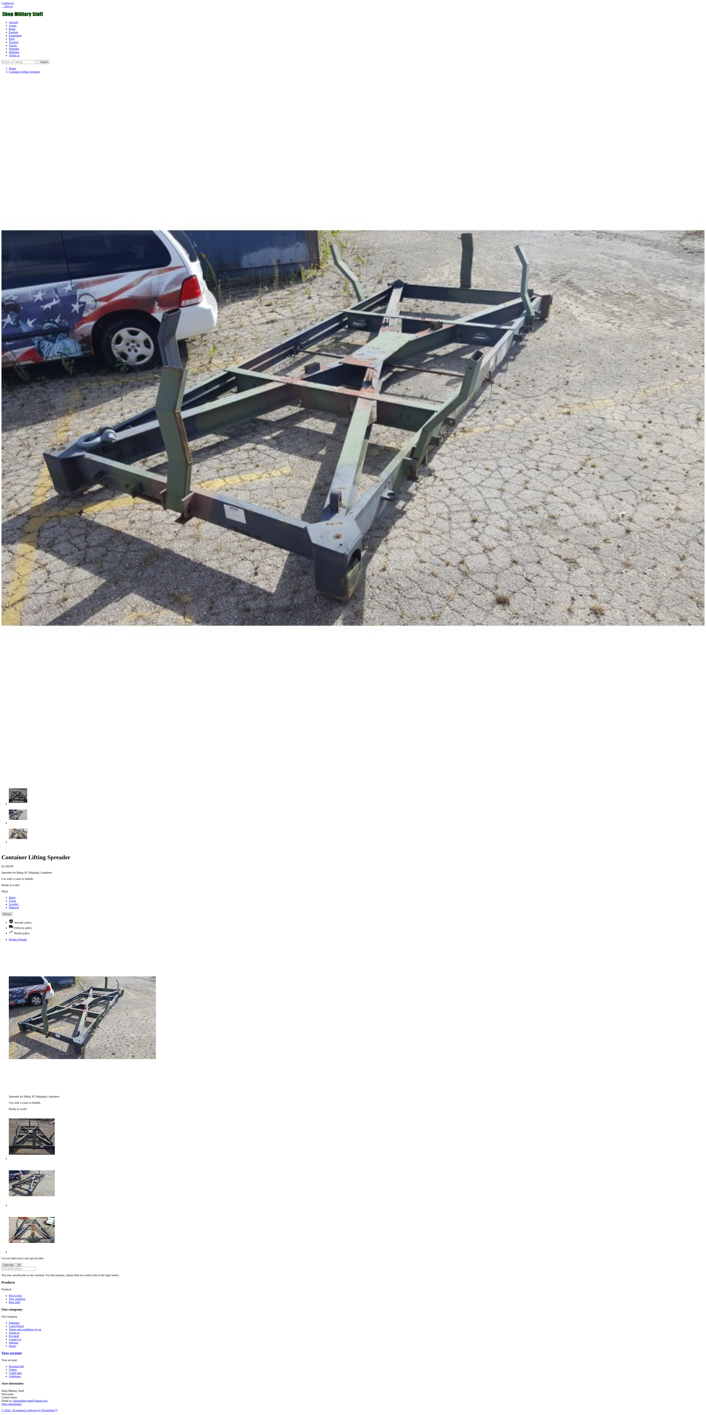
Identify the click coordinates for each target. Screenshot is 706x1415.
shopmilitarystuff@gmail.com (30, 1400)
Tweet (12, 900)
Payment (14, 1336)
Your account (11, 1353)
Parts (12, 38)
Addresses (15, 1376)
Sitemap (13, 1342)
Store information (11, 1404)
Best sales (14, 1302)
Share (12, 897)
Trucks (13, 45)
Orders (13, 1369)
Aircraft (13, 22)
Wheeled (14, 48)
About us (14, 55)
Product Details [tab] (18, 939)
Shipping (14, 52)
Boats (12, 29)
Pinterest (14, 907)
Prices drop (15, 1295)
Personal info (16, 1366)
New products (17, 1298)
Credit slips (15, 1373)
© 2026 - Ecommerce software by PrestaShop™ (29, 1410)
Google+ (14, 904)
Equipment (15, 35)
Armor (13, 25)
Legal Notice (16, 1326)
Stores (12, 1346)
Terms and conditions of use (25, 1329)
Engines (13, 32)
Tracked (13, 42)
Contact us (7, 3)
